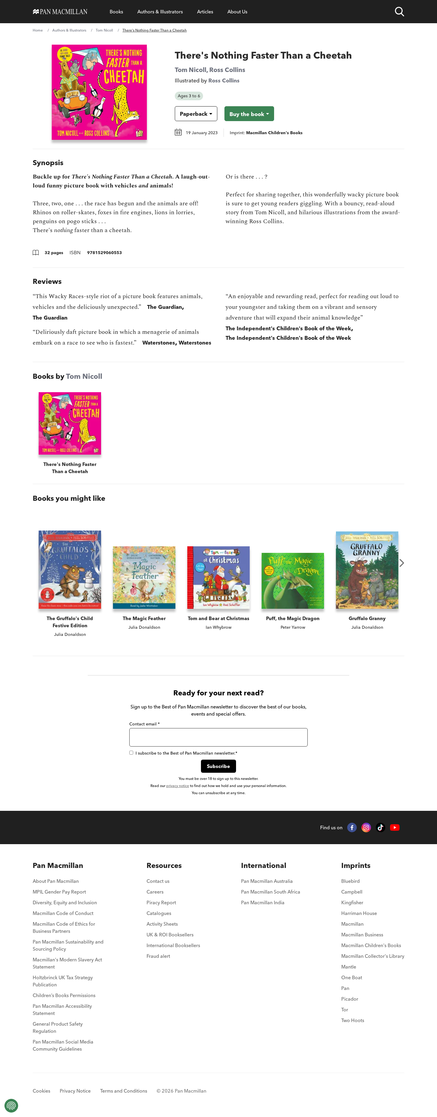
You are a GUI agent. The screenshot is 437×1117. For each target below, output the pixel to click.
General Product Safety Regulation (58, 1027)
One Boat (351, 977)
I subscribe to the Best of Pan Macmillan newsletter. (186, 753)
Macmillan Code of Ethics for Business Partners (64, 927)
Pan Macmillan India (262, 902)
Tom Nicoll (104, 30)
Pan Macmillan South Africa (270, 892)
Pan (345, 988)
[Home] (60, 11)
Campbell (351, 892)
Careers (155, 892)
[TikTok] (380, 827)
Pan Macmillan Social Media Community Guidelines (63, 1045)
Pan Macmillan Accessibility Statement (62, 1009)
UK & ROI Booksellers (170, 935)
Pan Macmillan (58, 865)
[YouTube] (395, 827)
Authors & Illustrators (160, 12)
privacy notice (177, 785)
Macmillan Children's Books (371, 945)
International (263, 865)
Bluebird (350, 881)
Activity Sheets (162, 924)
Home (38, 30)
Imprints (355, 865)
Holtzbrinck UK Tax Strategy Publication (63, 981)
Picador (349, 999)
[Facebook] (352, 827)
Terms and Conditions (123, 1091)
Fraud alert (158, 956)
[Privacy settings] (11, 1106)
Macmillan (352, 924)
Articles (205, 12)
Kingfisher (352, 902)
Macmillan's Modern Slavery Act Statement (67, 963)
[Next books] (402, 563)
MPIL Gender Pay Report (59, 892)
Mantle (348, 967)
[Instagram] (366, 827)
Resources (164, 865)
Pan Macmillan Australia (267, 881)
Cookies (41, 1091)
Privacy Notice (75, 1091)
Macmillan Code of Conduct (63, 913)
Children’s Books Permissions (64, 995)
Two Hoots (352, 1020)
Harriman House (359, 913)
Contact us (158, 881)
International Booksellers (173, 945)
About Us (237, 12)
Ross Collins (227, 69)
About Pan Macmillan (56, 881)
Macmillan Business (362, 935)
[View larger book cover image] (99, 92)
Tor (344, 1010)
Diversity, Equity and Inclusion (65, 902)
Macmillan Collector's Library (372, 956)
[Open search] (399, 11)
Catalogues (159, 913)
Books (116, 12)
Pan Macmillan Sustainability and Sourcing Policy (68, 945)
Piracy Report (161, 902)
